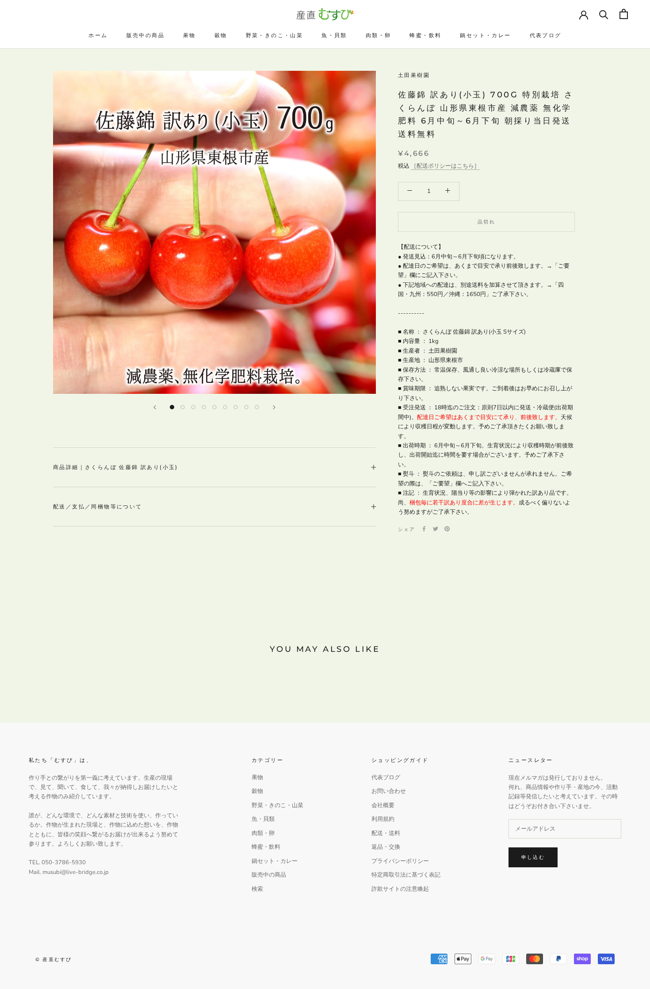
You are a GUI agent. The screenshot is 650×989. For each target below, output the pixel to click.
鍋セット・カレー (485, 35)
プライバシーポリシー (400, 861)
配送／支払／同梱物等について (97, 506)
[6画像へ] (225, 407)
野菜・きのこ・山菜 (274, 35)
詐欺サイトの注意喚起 (400, 889)
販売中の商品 (145, 35)
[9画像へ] (257, 407)
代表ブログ (546, 35)
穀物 (220, 35)
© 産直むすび (53, 959)
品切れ (486, 221)
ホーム (97, 35)
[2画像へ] (182, 407)
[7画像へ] (235, 407)
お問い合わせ (388, 791)
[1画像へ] (172, 407)
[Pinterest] (447, 528)
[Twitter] (435, 528)
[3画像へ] (193, 407)
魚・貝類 (334, 35)
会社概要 (382, 805)
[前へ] (154, 407)
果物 (189, 35)
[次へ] (274, 407)
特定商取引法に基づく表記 (405, 875)
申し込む (533, 857)
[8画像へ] (246, 407)
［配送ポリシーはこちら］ (445, 165)
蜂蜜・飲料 (425, 35)
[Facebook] (424, 528)
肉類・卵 (378, 35)
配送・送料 (385, 833)
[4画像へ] (204, 407)
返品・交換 (385, 847)
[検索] (603, 14)
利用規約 (382, 819)
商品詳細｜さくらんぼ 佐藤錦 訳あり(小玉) (115, 467)
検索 (257, 889)
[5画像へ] (214, 407)
